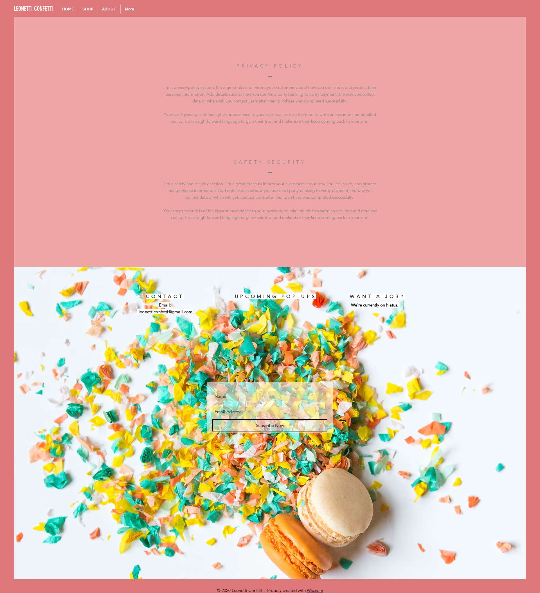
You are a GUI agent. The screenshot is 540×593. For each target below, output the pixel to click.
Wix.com (315, 590)
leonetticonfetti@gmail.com (166, 311)
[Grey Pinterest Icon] (266, 429)
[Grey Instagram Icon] (280, 429)
